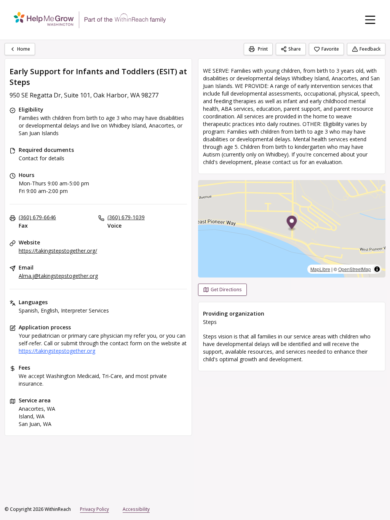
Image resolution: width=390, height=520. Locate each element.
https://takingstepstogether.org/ (58, 250)
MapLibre (320, 269)
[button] (292, 223)
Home (23, 49)
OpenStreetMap (354, 269)
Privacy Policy (94, 509)
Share (294, 49)
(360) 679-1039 (126, 217)
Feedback (370, 49)
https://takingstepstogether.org (57, 350)
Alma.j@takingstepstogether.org (58, 275)
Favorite (330, 49)
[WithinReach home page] (90, 20)
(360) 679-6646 (37, 217)
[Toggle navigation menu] (370, 20)
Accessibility (136, 509)
